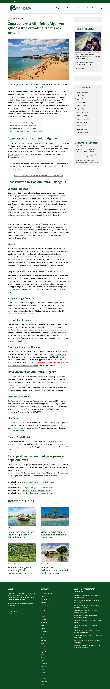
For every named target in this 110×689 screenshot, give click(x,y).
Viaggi (58, 8)
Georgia (43, 617)
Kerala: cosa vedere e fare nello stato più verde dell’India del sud (21, 535)
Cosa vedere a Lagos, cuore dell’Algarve (36, 490)
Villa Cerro (13, 418)
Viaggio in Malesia (80, 105)
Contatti (95, 8)
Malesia (43, 637)
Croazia (43, 608)
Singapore (44, 663)
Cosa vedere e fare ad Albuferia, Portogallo (25, 125)
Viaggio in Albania (80, 99)
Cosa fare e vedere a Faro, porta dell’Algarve (38, 482)
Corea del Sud (45, 605)
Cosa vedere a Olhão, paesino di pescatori (37, 485)
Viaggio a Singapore (81, 122)
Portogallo (12, 18)
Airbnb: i (49, 388)
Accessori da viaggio (46, 593)
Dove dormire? (45, 611)
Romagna (43, 658)
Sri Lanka (43, 672)
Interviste (81, 8)
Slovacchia (44, 666)
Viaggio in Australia (81, 115)
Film (88, 8)
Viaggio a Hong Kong (81, 132)
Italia (42, 634)
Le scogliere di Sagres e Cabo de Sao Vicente (37, 487)
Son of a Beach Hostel (19, 437)
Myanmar (43, 640)
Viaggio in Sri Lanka (81, 102)
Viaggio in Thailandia (81, 92)
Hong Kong (44, 622)
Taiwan (43, 675)
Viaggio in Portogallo (81, 112)
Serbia (42, 661)
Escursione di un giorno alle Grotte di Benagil (38, 493)
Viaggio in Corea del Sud (82, 119)
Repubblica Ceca (45, 652)
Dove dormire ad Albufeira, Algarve (23, 128)
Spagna (43, 669)
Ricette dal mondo (70, 8)
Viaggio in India (79, 95)
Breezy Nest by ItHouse (20, 396)
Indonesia (43, 628)
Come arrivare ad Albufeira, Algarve (23, 123)
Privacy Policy (79, 68)
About (52, 8)
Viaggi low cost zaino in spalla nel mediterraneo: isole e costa (53, 535)
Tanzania (43, 678)
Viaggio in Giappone (81, 109)
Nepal (42, 643)
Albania (43, 596)
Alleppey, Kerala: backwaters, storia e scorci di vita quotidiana (54, 570)
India (9, 528)
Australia (43, 602)
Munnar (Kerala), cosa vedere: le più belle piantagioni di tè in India (20, 570)
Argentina (44, 599)
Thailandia (44, 681)
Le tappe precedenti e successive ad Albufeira (26, 131)
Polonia (43, 646)
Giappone (43, 619)
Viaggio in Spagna (80, 126)
